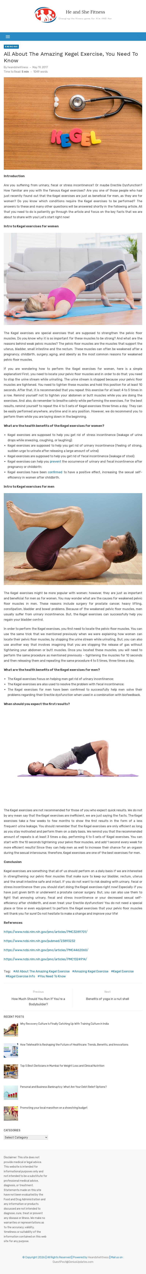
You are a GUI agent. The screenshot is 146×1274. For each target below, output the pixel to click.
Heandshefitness (98, 1257)
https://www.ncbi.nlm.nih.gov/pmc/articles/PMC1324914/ (45, 959)
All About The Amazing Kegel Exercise (42, 971)
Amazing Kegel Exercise (91, 971)
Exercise (11, 46)
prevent (55, 461)
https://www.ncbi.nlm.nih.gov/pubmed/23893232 (39, 941)
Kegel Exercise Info (21, 976)
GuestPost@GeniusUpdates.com (73, 1262)
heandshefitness (18, 67)
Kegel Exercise (123, 971)
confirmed (55, 472)
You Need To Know (53, 976)
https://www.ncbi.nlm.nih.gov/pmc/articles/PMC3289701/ (45, 932)
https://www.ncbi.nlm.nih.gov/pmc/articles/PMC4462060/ (46, 950)
